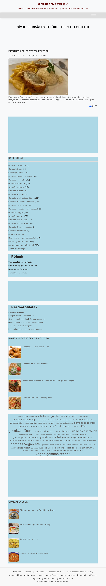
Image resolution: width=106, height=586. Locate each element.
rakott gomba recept (20, 448)
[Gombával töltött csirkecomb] (14, 352)
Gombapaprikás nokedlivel (67, 420)
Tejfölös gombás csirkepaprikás (37, 398)
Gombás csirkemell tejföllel (35, 364)
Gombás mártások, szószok (21, 202)
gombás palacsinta (53, 434)
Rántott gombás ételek (19, 241)
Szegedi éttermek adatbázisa (21, 316)
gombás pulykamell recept (25, 437)
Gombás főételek (16, 180)
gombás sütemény (73, 440)
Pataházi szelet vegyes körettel (29, 51)
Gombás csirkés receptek (20, 176)
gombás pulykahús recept (74, 434)
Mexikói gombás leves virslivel (34, 553)
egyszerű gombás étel (26, 416)
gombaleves (42, 416)
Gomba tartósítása (17, 165)
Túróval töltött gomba (54, 450)
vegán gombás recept (53, 454)
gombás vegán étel (26, 444)
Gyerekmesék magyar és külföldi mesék (25, 322)
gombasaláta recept (19, 423)
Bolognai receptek (16, 312)
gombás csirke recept (60, 426)
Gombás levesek (16, 194)
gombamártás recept (24, 419)
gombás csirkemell (85, 423)
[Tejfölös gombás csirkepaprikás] (14, 402)
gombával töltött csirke (50, 445)
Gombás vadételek (17, 231)
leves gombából (89, 445)
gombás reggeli (69, 437)
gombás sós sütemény (54, 440)
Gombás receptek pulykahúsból (23, 209)
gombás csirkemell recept (33, 426)
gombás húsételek (84, 430)
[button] (93, 16)
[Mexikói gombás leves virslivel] (13, 557)
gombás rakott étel (50, 437)
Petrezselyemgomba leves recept (35, 524)
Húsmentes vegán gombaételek (23, 238)
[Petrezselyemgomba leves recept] (13, 528)
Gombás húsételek (17, 191)
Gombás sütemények (18, 220)
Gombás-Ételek (53, 4)
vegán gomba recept (73, 450)
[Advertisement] (53, 135)
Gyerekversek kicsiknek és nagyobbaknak (26, 319)
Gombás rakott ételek (18, 205)
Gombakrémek (15, 169)
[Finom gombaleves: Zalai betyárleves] (13, 514)
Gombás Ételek (46, 581)
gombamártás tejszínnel (47, 420)
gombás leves (40, 434)
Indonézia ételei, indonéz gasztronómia (25, 329)
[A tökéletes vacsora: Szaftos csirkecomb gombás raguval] (14, 385)
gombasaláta (85, 419)
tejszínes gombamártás (83, 448)
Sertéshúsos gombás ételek (21, 245)
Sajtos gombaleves (29, 539)
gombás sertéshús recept (22, 440)
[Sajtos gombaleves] (13, 543)
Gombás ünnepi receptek (20, 227)
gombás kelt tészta (26, 434)
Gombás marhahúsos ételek (21, 198)
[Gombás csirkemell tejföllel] (14, 369)
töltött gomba (40, 450)
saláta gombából (37, 448)
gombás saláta (85, 437)
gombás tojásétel (89, 440)
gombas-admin (39, 55)
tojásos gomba (28, 450)
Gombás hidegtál (16, 187)
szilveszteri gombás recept (58, 448)
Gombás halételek (16, 183)
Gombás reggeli (15, 212)
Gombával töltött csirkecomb (36, 347)
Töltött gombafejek (17, 249)
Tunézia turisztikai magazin (20, 326)
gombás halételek (62, 431)
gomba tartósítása (64, 423)
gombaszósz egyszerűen (42, 423)
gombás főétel (20, 430)
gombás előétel (79, 426)
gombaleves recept (63, 416)
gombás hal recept (44, 431)
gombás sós (40, 440)
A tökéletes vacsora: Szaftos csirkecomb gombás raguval (49, 381)
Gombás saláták (16, 216)
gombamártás (83, 416)
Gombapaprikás (15, 173)
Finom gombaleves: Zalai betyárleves (37, 510)
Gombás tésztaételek (18, 223)
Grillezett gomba (16, 234)
